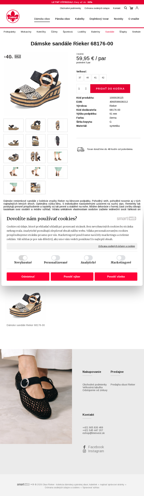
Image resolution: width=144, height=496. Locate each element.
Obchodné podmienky (95, 384)
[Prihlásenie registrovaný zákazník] (137, 6)
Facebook (96, 447)
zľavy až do (72, 2)
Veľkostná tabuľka (93, 387)
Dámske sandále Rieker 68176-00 (26, 325)
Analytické (88, 262)
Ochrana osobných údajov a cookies (116, 246)
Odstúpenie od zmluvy (95, 390)
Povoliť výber (72, 276)
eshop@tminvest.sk (94, 433)
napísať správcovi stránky (112, 484)
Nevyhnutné (23, 262)
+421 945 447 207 (93, 430)
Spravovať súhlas (91, 487)
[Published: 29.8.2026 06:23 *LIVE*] (32, 484)
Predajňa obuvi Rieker (123, 384)
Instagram (96, 451)
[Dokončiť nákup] (131, 8)
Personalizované (56, 262)
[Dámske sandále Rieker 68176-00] (36, 84)
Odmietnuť (28, 276)
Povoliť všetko (116, 276)
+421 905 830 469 (93, 427)
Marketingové (121, 262)
